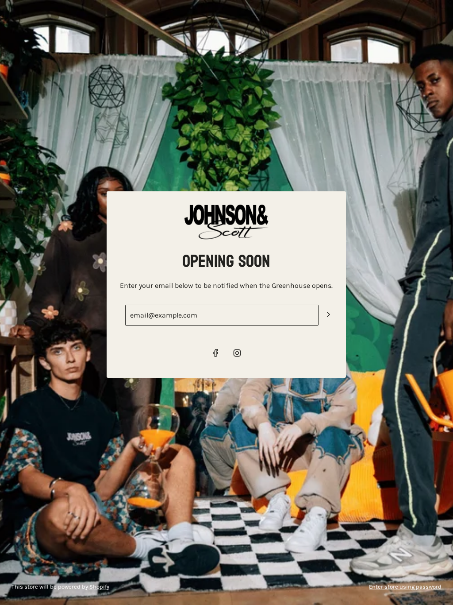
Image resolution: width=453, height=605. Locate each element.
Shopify (99, 586)
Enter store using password (405, 586)
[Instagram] (237, 353)
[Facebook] (216, 353)
